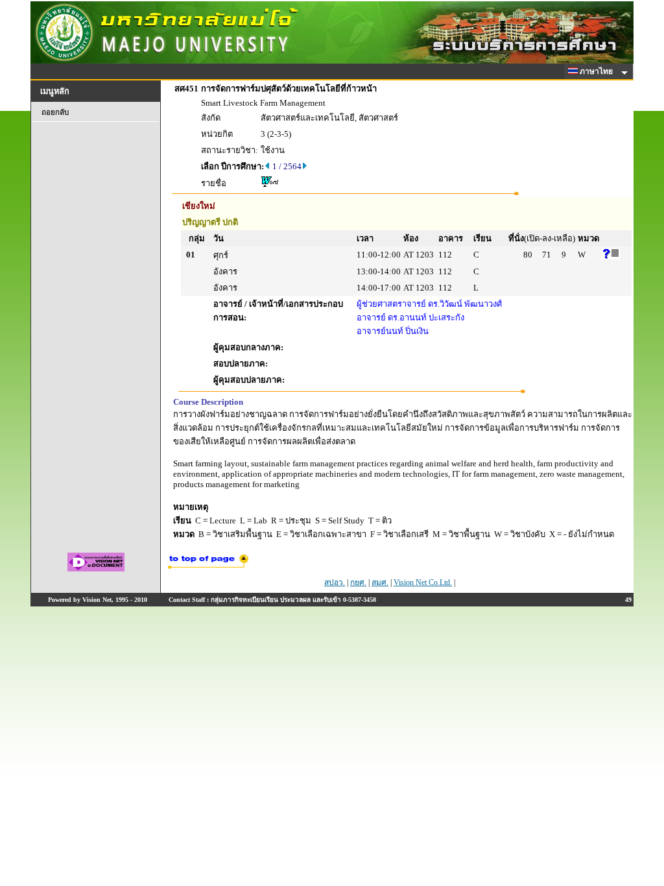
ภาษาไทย (597, 71)
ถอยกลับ (55, 112)
